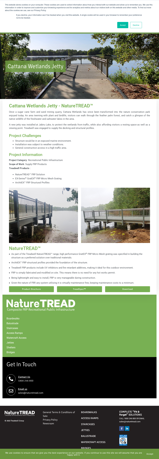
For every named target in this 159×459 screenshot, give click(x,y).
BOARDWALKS (89, 412)
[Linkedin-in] (127, 428)
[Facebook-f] (121, 428)
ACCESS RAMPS (89, 418)
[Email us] (11, 390)
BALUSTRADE (88, 436)
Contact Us (24, 377)
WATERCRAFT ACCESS (93, 442)
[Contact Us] (11, 378)
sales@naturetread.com (129, 421)
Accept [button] (123, 25)
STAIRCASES (88, 424)
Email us (22, 389)
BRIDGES (86, 448)
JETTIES (85, 430)
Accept (149, 454)
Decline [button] (136, 25)
